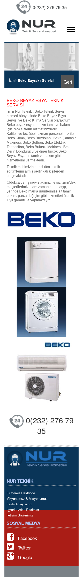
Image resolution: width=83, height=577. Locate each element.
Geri (68, 82)
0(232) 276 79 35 (50, 7)
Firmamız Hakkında (21, 493)
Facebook (27, 538)
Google (25, 557)
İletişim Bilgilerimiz (20, 515)
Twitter (24, 547)
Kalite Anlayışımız (19, 504)
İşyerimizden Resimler (23, 509)
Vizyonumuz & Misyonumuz (27, 498)
